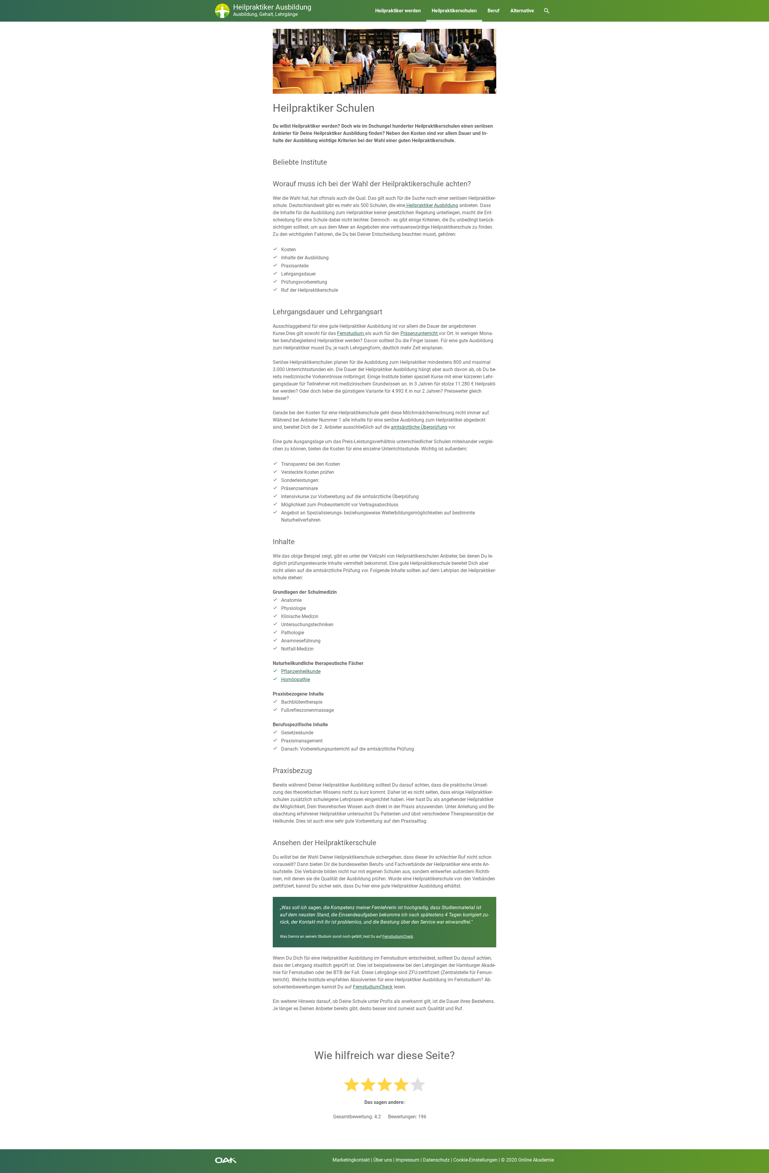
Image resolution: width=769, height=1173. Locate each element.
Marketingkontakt (351, 1160)
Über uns (382, 1160)
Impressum (407, 1160)
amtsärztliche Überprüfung (419, 427)
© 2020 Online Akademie (527, 1160)
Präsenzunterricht (419, 333)
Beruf (494, 11)
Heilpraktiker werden (398, 11)
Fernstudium (351, 333)
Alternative (522, 11)
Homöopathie (295, 679)
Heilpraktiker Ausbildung (431, 205)
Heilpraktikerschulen (454, 11)
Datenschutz (436, 1160)
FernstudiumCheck (397, 936)
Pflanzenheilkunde (301, 671)
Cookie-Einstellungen (475, 1160)
